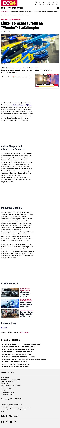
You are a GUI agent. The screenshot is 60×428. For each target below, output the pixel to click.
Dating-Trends (50, 11)
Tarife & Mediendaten (7, 406)
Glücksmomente (14, 11)
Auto (5, 15)
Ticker (3, 8)
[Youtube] (11, 422)
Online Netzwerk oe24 (7, 372)
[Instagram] (7, 422)
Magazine (20, 8)
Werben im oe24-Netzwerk (8, 387)
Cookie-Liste (4, 383)
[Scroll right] (58, 12)
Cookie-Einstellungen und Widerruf (10, 385)
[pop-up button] (53, 84)
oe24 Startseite (5, 378)
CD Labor (4, 328)
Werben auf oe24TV (6, 389)
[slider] (43, 84)
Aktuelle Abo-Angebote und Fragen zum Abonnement (15, 408)
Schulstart (21, 11)
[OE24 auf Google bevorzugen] (31, 77)
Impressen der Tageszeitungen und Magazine (13, 410)
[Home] (1, 15)
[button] (38, 84)
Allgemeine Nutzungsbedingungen (10, 380)
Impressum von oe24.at (7, 393)
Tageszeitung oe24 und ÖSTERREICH (11, 399)
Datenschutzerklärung (7, 382)
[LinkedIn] (15, 422)
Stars (14, 8)
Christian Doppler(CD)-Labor (22, 105)
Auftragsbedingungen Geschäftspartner (12, 404)
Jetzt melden (24, 332)
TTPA (2, 412)
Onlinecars (56, 11)
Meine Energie (37, 11)
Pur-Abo (3, 391)
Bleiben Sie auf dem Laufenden (10, 416)
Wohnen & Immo (29, 11)
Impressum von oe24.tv (7, 395)
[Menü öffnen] (57, 8)
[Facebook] (2, 422)
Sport (9, 8)
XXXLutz (44, 11)
